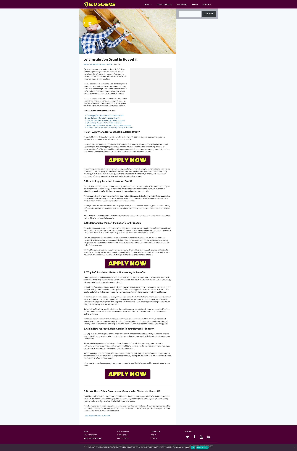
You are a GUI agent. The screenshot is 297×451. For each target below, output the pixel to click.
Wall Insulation (123, 438)
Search (209, 14)
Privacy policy (202, 447)
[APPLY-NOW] (127, 165)
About (195, 4)
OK (193, 447)
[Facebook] (194, 437)
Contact (207, 4)
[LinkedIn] (208, 437)
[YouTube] (201, 437)
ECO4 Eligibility (164, 4)
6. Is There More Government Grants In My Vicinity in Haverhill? (109, 128)
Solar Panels (122, 435)
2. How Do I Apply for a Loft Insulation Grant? (102, 118)
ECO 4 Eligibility (90, 435)
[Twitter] (187, 437)
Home (146, 4)
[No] (294, 447)
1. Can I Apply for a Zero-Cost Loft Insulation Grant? (104, 115)
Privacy (154, 438)
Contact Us (155, 431)
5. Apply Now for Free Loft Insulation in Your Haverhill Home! (108, 125)
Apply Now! (181, 4)
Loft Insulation (123, 431)
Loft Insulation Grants (97, 64)
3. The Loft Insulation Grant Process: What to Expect (105, 120)
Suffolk (109, 64)
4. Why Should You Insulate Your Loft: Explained (103, 123)
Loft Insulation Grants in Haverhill (97, 416)
